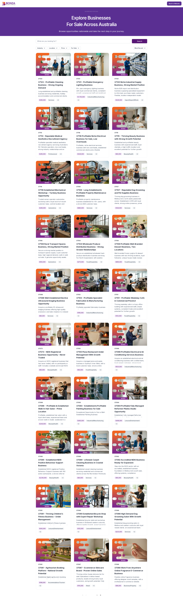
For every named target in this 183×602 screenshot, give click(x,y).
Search (139, 41)
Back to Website (174, 3)
